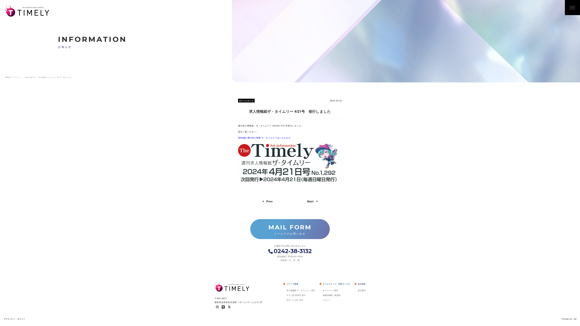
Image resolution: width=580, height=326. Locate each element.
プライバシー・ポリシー (14, 318)
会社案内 (362, 290)
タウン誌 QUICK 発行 (296, 295)
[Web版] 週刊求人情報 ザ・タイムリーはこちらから (264, 137)
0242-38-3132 (293, 251)
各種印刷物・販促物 (331, 295)
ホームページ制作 (330, 290)
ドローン (326, 300)
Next (312, 201)
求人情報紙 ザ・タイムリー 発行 (300, 290)
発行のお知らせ (246, 100)
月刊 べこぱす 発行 (294, 300)
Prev (268, 201)
